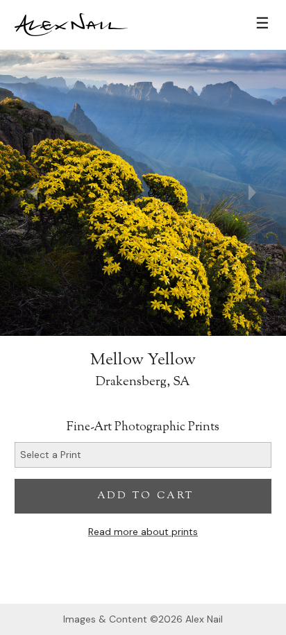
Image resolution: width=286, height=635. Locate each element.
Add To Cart (145, 496)
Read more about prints (143, 531)
